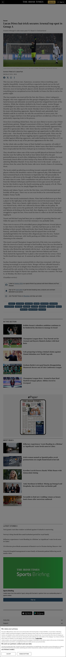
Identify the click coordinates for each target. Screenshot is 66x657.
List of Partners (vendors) (7, 649)
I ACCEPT (8, 654)
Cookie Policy (38, 638)
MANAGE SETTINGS (24, 654)
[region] (33, 641)
